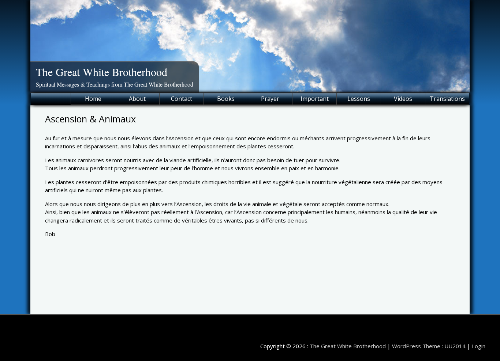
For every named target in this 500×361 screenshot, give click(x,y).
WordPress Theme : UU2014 (429, 346)
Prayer (270, 99)
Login (478, 346)
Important (315, 99)
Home (93, 99)
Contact (181, 99)
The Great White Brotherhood (101, 71)
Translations (447, 99)
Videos (403, 99)
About (137, 99)
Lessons (358, 99)
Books (226, 99)
